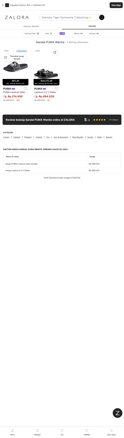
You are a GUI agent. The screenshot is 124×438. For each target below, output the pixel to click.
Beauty (109, 137)
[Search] (101, 17)
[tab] (31, 26)
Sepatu (39, 137)
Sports (90, 137)
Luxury (6, 137)
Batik (99, 137)
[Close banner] (3, 5)
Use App (116, 5)
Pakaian (28, 137)
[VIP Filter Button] (63, 33)
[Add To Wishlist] (25, 88)
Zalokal (16, 137)
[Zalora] (17, 17)
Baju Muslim (77, 137)
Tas (47, 137)
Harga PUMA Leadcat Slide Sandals (21, 164)
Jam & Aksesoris (60, 137)
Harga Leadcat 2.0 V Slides (17, 170)
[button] (62, 5)
